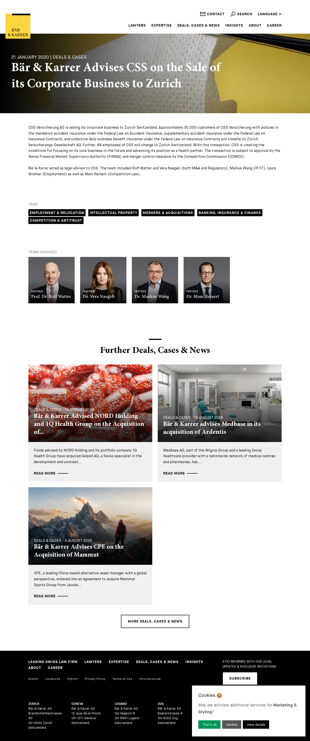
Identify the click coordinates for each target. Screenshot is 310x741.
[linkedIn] (266, 678)
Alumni (33, 679)
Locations (52, 679)
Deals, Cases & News (198, 26)
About (255, 26)
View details (256, 724)
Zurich (33, 704)
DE (260, 8)
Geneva (77, 704)
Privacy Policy (95, 679)
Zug (161, 704)
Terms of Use (122, 679)
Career (274, 26)
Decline (231, 724)
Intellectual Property (113, 213)
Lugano (121, 704)
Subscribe (240, 678)
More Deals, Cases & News (155, 621)
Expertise (161, 26)
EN (260, 2)
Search (244, 14)
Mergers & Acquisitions (168, 213)
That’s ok (209, 724)
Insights (234, 26)
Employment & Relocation (57, 213)
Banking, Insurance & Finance (230, 213)
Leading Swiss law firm (53, 662)
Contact (216, 14)
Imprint (72, 679)
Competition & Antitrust (56, 221)
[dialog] (248, 711)
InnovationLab (150, 679)
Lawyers (137, 26)
